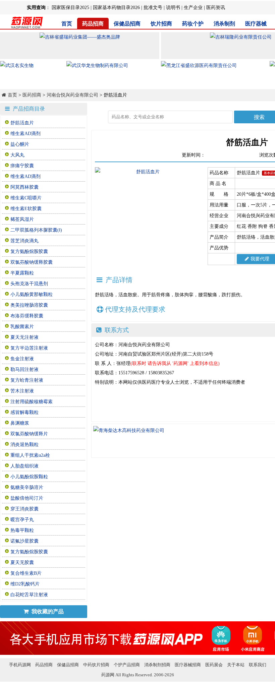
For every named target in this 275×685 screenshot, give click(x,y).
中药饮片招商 (96, 664)
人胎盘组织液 (24, 466)
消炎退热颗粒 (24, 444)
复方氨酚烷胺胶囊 (29, 251)
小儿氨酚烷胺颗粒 (29, 476)
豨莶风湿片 (22, 219)
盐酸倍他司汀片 (26, 498)
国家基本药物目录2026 (116, 7)
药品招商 (93, 23)
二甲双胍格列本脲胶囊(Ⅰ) (36, 230)
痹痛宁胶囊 (22, 165)
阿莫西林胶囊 (24, 187)
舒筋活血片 (22, 122)
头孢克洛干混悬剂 (29, 283)
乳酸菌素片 (22, 326)
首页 (66, 23)
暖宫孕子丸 (22, 519)
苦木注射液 (22, 390)
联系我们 (257, 664)
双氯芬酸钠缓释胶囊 (31, 262)
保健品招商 (127, 23)
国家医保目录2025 (70, 7)
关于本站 (235, 664)
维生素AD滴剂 (25, 133)
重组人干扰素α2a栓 (30, 455)
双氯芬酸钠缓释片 (29, 433)
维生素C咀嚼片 (26, 197)
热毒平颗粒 (22, 530)
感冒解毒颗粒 (24, 412)
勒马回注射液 (24, 369)
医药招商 (31, 95)
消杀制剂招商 (157, 664)
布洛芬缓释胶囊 (26, 315)
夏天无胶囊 (22, 562)
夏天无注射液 (24, 337)
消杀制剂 (224, 23)
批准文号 (153, 7)
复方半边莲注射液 (29, 348)
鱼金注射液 (22, 358)
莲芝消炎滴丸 (24, 240)
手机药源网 (20, 664)
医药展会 (214, 664)
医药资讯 (215, 7)
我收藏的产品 (47, 611)
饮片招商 (161, 23)
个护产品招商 (127, 664)
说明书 (173, 7)
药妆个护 (193, 23)
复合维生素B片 (26, 573)
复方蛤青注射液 (26, 380)
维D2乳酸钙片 (25, 583)
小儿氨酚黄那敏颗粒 (31, 294)
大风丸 (17, 155)
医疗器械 (256, 23)
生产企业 (193, 7)
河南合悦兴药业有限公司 (72, 95)
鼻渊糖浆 (19, 423)
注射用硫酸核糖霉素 (31, 401)
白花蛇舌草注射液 (29, 594)
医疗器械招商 (188, 664)
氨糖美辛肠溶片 (26, 487)
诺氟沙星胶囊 (24, 541)
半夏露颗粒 (22, 272)
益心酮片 (19, 144)
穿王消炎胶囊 (24, 508)
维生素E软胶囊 (26, 208)
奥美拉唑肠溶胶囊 (29, 305)
